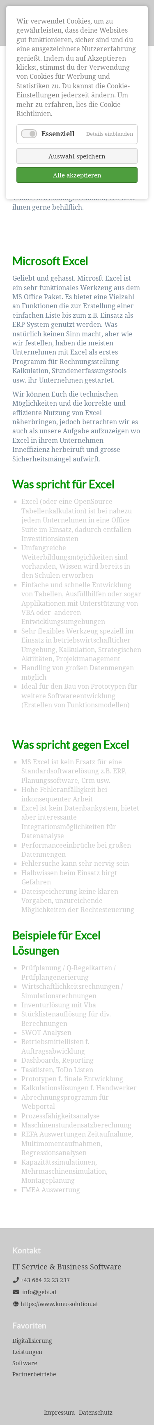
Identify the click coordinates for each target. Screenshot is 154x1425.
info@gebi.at (39, 1292)
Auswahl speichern (77, 156)
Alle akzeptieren (77, 175)
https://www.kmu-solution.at (59, 1304)
